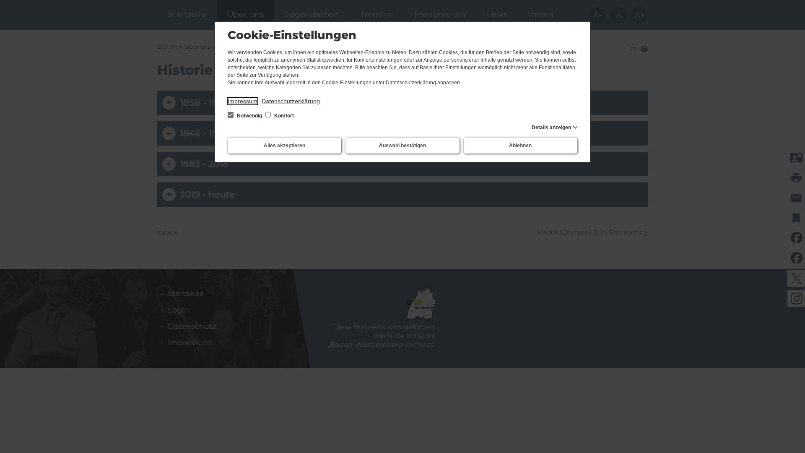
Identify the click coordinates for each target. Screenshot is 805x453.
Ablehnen (520, 145)
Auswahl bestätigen (402, 145)
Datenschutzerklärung (291, 101)
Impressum (242, 101)
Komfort (283, 116)
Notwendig (249, 116)
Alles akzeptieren (284, 145)
